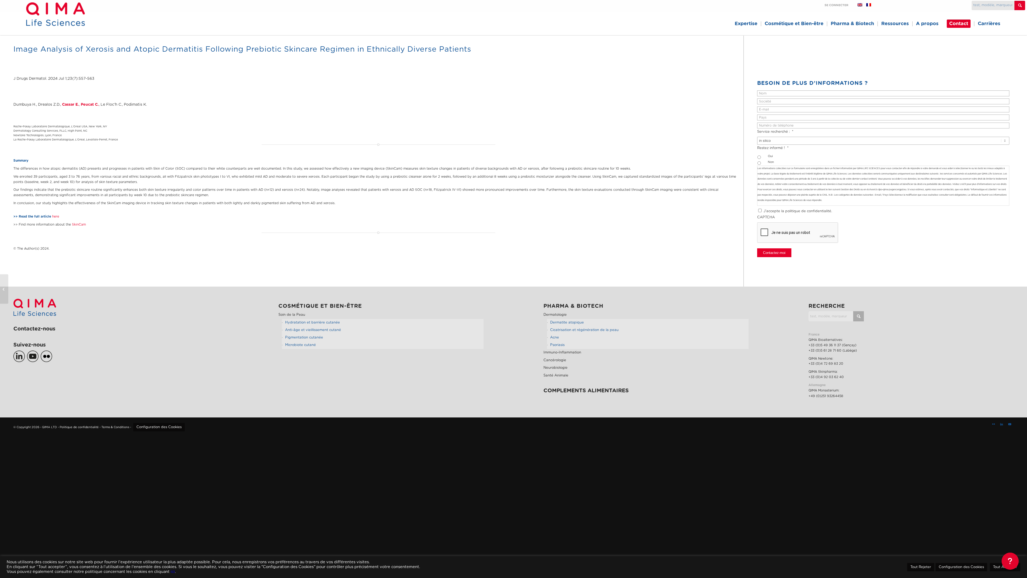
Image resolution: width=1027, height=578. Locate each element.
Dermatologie (555, 315)
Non (771, 162)
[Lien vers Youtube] (1010, 424)
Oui (770, 156)
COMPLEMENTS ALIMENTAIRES (586, 390)
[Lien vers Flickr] (994, 424)
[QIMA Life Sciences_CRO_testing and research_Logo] (55, 20)
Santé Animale (555, 375)
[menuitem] (746, 24)
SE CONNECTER (836, 5)
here (55, 216)
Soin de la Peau (291, 315)
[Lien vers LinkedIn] (1002, 424)
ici (173, 572)
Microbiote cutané (300, 345)
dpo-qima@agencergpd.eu (892, 189)
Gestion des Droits (850, 189)
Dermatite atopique (567, 322)
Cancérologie (554, 360)
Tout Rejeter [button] (920, 567)
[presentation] (797, 232)
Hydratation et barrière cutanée (312, 322)
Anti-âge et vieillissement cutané (313, 330)
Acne (554, 337)
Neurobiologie (555, 368)
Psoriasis (557, 345)
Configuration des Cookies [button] (159, 427)
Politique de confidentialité (79, 427)
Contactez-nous (34, 329)
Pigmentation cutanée (304, 337)
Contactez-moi (774, 253)
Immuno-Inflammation (562, 352)
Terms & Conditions (115, 427)
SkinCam (79, 224)
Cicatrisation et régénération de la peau (584, 330)
